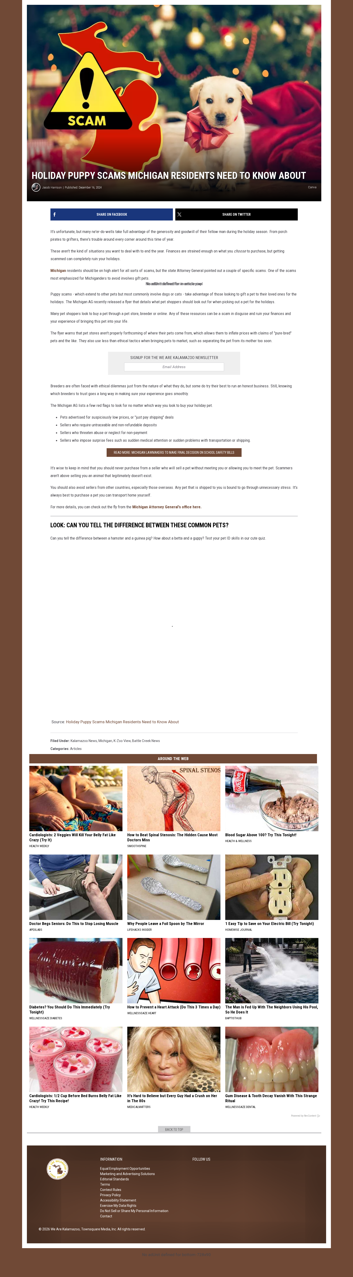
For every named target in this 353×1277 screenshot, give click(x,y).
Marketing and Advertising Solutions (127, 1174)
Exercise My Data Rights (118, 1206)
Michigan (58, 270)
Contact (106, 1216)
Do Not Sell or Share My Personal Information (134, 1211)
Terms (105, 1184)
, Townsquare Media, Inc (98, 1229)
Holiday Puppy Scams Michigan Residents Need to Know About (122, 721)
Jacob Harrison (52, 187)
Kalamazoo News (84, 741)
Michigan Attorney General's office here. (167, 506)
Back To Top (174, 1130)
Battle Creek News (146, 741)
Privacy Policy (110, 1195)
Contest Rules (110, 1190)
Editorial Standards (114, 1179)
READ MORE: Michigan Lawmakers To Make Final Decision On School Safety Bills (174, 452)
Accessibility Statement (118, 1200)
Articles (76, 749)
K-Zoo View (122, 741)
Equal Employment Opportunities (125, 1168)
